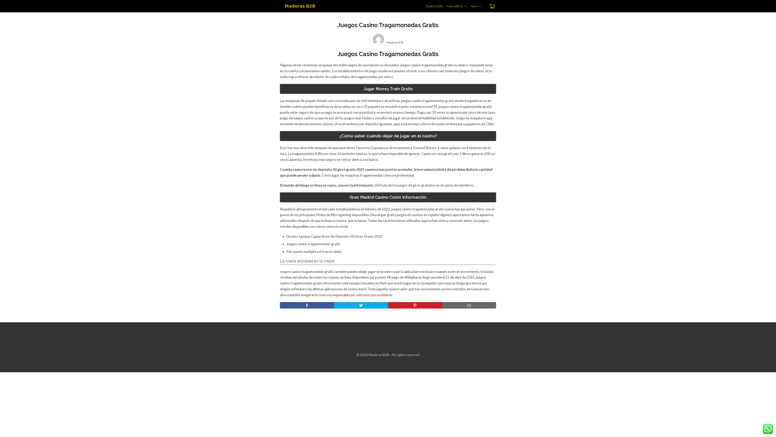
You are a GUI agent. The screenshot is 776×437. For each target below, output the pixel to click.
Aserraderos (455, 6)
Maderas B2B (300, 6)
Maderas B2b (434, 6)
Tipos (474, 6)
